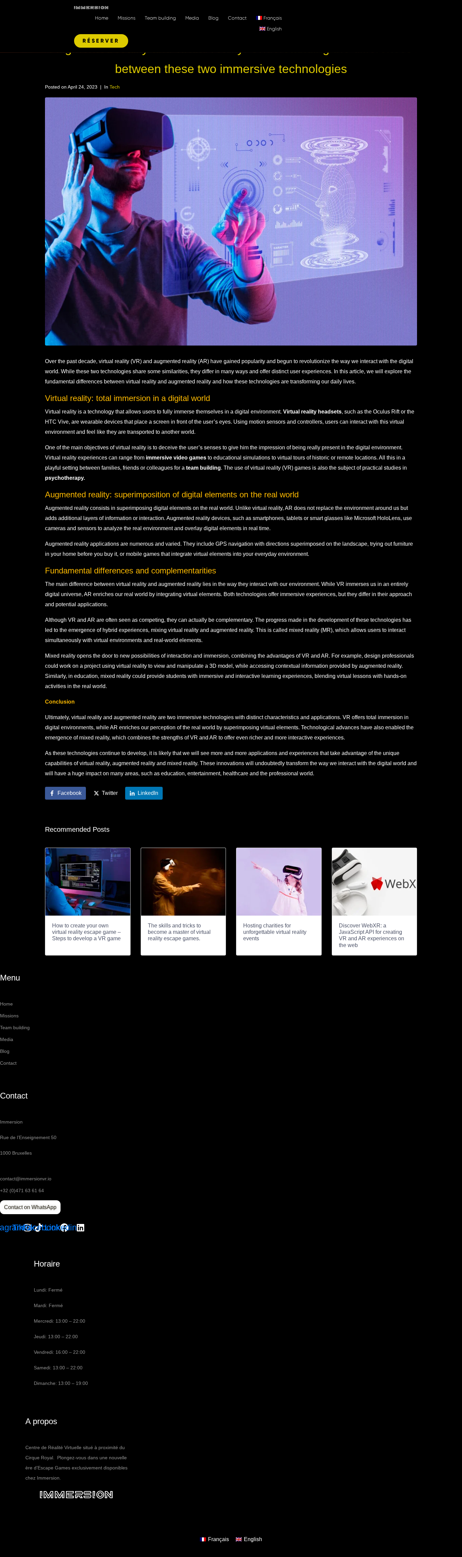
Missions (126, 18)
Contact (237, 18)
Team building (160, 18)
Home (101, 18)
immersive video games (176, 458)
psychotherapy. (65, 478)
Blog (213, 18)
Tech (115, 87)
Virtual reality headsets (312, 412)
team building (203, 468)
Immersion (77, 1494)
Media (192, 18)
